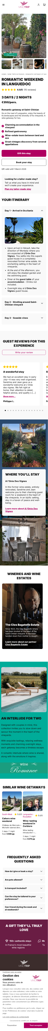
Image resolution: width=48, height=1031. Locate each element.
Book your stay (24, 162)
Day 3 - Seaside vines (16, 318)
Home (4, 74)
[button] (24, 36)
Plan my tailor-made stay (18, 189)
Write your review (24, 352)
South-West (7, 814)
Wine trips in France (16, 74)
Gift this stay (24, 153)
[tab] (5, 410)
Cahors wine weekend (8, 819)
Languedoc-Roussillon (28, 815)
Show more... (9, 396)
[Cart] (44, 4)
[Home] (24, 963)
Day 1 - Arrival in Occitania (19, 210)
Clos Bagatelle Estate (16, 644)
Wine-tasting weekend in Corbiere (30, 823)
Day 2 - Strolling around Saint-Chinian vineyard (21, 303)
